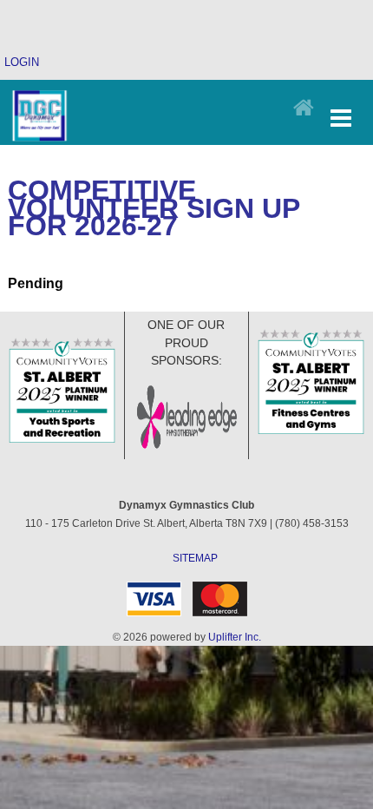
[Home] (303, 108)
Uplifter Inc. (234, 637)
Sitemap (195, 558)
